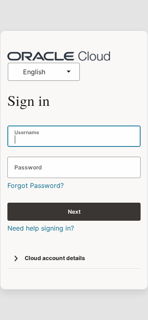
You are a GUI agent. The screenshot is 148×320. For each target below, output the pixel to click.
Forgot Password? (35, 185)
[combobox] (43, 71)
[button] (16, 258)
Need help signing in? (40, 228)
